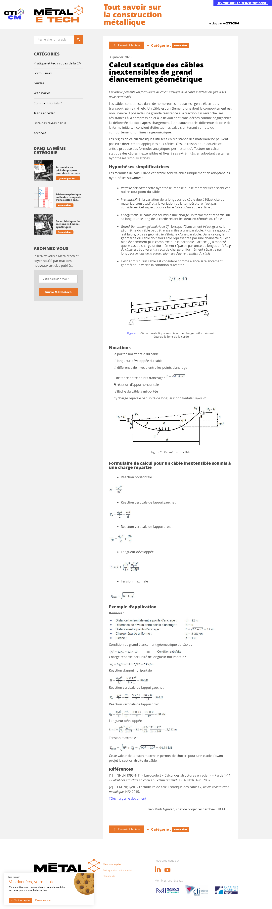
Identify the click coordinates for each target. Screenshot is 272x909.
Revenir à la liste (129, 45)
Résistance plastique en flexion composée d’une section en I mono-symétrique (68, 197)
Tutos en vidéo (45, 113)
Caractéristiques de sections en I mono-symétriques (68, 224)
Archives (40, 133)
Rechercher (80, 39)
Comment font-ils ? (48, 103)
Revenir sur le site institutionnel (242, 3)
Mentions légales (112, 864)
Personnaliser (43, 900)
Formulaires (43, 73)
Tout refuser (14, 877)
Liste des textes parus (50, 123)
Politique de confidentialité (117, 870)
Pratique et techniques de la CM (57, 63)
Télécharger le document (127, 798)
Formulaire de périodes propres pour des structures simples (68, 170)
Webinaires (42, 93)
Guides (39, 83)
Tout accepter (21, 900)
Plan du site (109, 876)
